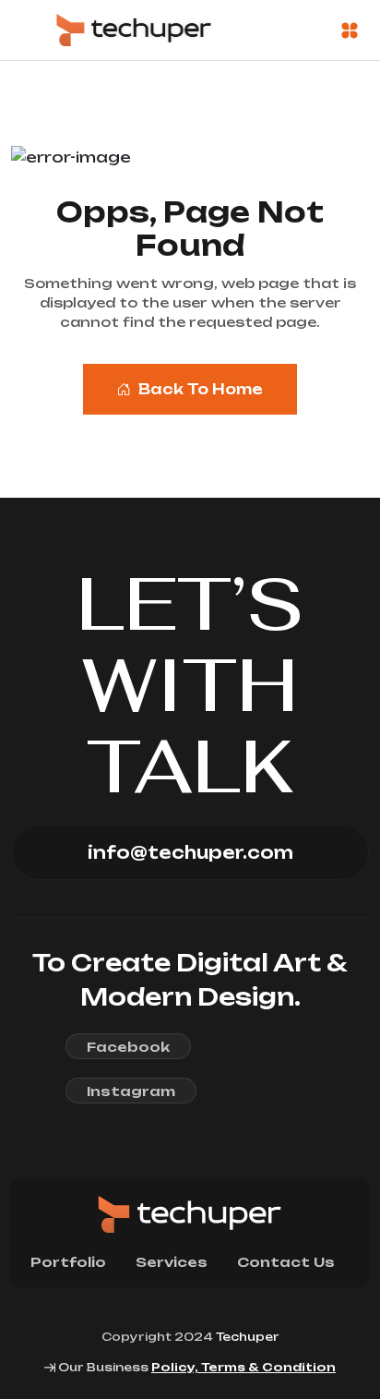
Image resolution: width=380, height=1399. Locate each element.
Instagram (131, 1091)
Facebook (128, 1047)
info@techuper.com (190, 852)
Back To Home (200, 389)
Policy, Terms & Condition (243, 1367)
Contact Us (286, 1262)
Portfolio (68, 1262)
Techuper (247, 1337)
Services (172, 1262)
